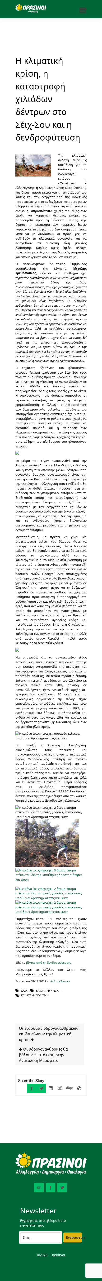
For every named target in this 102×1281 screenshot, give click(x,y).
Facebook (50, 1187)
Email (39, 1187)
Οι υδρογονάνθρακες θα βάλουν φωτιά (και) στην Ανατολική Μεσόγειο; (43, 1055)
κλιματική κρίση (47, 990)
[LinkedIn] (51, 1088)
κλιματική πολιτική (34, 995)
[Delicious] (79, 1088)
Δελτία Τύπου (60, 981)
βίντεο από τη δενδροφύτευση (48, 962)
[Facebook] (32, 1088)
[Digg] (69, 1088)
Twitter (62, 1187)
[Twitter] (41, 1088)
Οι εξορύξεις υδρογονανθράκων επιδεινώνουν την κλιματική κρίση (48, 1034)
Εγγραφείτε (74, 1237)
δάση (24, 990)
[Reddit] (60, 1088)
